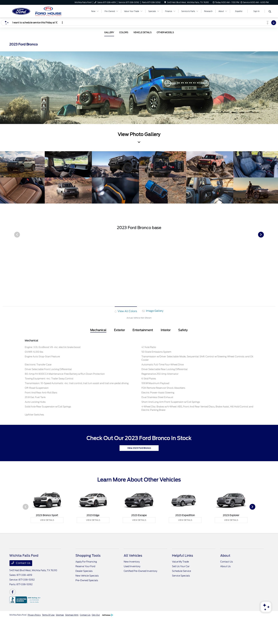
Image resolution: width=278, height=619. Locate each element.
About (225, 555)
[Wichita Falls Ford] (37, 11)
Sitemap (60, 615)
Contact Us (22, 563)
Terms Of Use (48, 615)
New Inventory (132, 561)
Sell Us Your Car (181, 566)
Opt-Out (96, 615)
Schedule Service (181, 571)
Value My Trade (180, 561)
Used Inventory (132, 566)
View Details (47, 520)
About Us (225, 566)
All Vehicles (133, 555)
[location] (165, 2)
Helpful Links (182, 555)
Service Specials (181, 575)
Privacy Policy (34, 615)
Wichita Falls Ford (17, 615)
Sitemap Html (72, 615)
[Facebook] (12, 592)
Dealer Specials (84, 571)
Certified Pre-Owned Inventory (140, 571)
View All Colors (127, 311)
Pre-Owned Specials (86, 580)
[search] (270, 12)
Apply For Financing (86, 561)
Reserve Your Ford (85, 566)
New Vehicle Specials (87, 575)
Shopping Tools (88, 555)
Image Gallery (154, 310)
